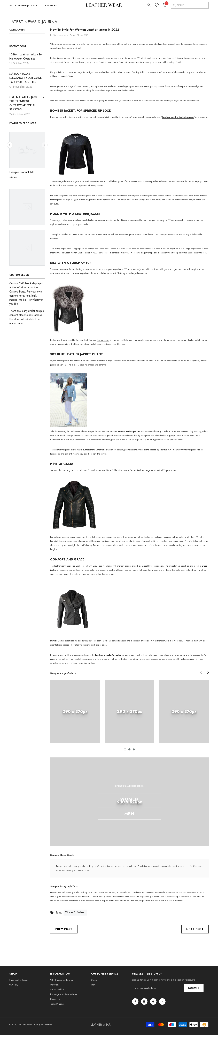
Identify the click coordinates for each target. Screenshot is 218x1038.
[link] (75, 711)
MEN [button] (129, 814)
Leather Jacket (103, 340)
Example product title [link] (21, 172)
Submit (193, 988)
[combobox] (192, 5)
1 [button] (125, 749)
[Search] (174, 5)
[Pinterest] (153, 1001)
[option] (27, 157)
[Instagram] (144, 1001)
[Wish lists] (157, 5)
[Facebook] (135, 1001)
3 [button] (134, 749)
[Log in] (149, 5)
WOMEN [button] (129, 799)
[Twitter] (162, 1001)
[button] (45, 145)
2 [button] (129, 749)
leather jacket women (166, 439)
